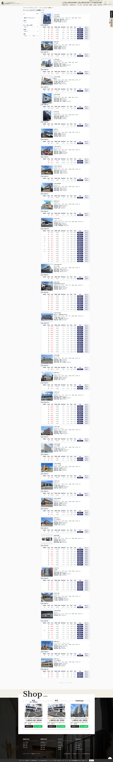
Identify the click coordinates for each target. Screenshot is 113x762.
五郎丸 (60, 83)
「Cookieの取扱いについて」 (76, 760)
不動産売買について (43, 742)
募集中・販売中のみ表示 (29, 17)
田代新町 (58, 282)
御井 (59, 82)
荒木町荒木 (59, 610)
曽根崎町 (58, 535)
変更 (37, 13)
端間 (61, 542)
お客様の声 (60, 742)
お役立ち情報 (85, 4)
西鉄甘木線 (56, 83)
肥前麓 (59, 47)
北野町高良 (59, 463)
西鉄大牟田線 (56, 19)
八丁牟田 (61, 270)
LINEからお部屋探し (38, 726)
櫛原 (61, 20)
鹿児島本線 (56, 46)
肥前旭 (60, 46)
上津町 (58, 218)
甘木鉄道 (55, 379)
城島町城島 (59, 183)
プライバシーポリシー (27, 753)
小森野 (58, 426)
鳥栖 (60, 136)
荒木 (60, 615)
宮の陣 (61, 433)
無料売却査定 (78, 745)
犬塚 (61, 171)
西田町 (58, 41)
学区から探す (25, 747)
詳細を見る (80, 28)
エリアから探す (25, 742)
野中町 (58, 14)
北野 (60, 151)
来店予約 (77, 742)
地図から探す (25, 745)
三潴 (61, 170)
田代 (60, 286)
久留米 (60, 63)
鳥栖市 (55, 41)
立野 (59, 379)
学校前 (60, 153)
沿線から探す (25, 744)
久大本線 (55, 21)
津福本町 (58, 94)
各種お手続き (100, 4)
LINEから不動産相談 (61, 726)
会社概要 (94, 4)
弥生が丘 (58, 201)
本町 (58, 568)
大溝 (61, 190)
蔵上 (57, 129)
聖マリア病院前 (63, 65)
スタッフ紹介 (79, 4)
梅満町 (58, 355)
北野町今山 (59, 146)
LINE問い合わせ (78, 744)
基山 (60, 206)
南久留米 (60, 21)
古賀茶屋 (60, 152)
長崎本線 (55, 47)
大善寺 (61, 173)
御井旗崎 (58, 76)
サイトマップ (37, 753)
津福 (61, 98)
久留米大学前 (60, 81)
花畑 (61, 66)
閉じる (91, 760)
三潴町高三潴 (59, 166)
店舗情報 (90, 4)
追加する (86, 28)
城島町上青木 (59, 264)
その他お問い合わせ (79, 749)
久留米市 (55, 14)
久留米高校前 (60, 225)
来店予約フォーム (29, 726)
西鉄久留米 (62, 19)
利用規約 (32, 753)
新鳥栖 (59, 48)
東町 (58, 111)
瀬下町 (58, 59)
